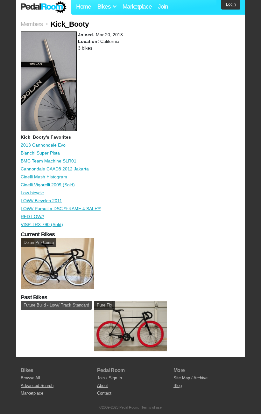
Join (163, 6)
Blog (177, 385)
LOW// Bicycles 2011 (41, 200)
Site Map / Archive (190, 378)
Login (231, 4)
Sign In (115, 378)
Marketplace (137, 6)
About (102, 385)
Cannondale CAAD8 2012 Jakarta (55, 168)
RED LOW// (32, 216)
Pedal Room (44, 7)
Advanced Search (37, 385)
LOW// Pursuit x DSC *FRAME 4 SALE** (61, 208)
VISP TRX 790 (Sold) (42, 224)
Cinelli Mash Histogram (44, 176)
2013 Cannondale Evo (43, 145)
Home (83, 6)
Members (32, 24)
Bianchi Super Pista (40, 152)
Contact (104, 393)
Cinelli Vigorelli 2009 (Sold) (48, 184)
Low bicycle (32, 192)
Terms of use (151, 407)
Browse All (30, 378)
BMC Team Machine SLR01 (48, 160)
